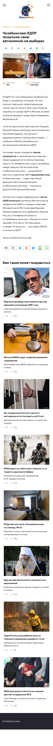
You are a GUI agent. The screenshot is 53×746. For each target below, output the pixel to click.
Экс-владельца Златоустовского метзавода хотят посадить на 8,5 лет (24, 414)
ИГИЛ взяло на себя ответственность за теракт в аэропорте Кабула (25, 470)
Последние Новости (15, 72)
